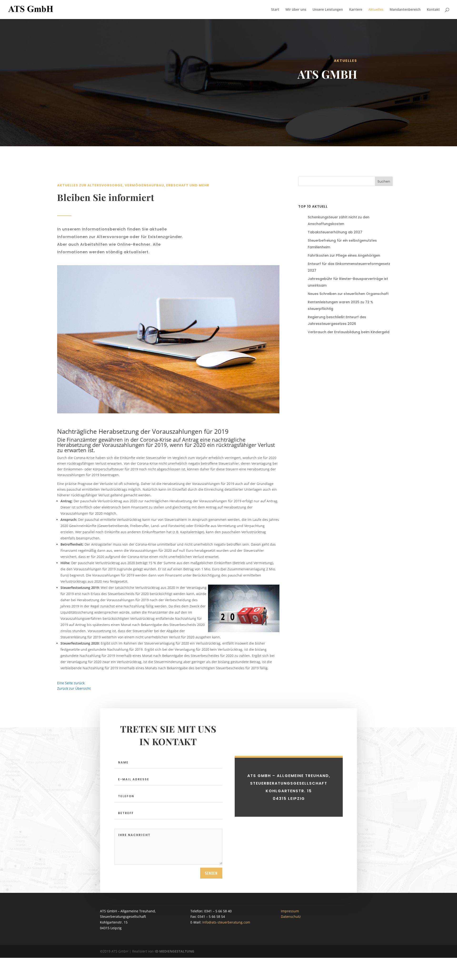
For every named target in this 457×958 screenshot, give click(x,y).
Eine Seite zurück (70, 683)
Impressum (290, 911)
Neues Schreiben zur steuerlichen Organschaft (348, 293)
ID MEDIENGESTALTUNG (174, 951)
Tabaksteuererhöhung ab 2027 (335, 232)
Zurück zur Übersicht (74, 688)
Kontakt (433, 10)
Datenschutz (291, 916)
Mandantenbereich (405, 10)
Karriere (355, 10)
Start (275, 10)
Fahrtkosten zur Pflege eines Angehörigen (344, 255)
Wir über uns (295, 10)
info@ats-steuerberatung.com (226, 922)
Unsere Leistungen (328, 10)
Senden (211, 873)
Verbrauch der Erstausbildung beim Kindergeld (348, 332)
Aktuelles (375, 10)
